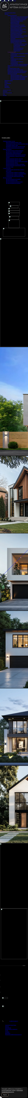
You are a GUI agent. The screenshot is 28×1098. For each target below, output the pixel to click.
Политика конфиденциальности (13, 1034)
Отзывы (7, 1032)
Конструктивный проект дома (13, 142)
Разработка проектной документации (15, 146)
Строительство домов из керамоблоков (16, 173)
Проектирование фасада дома (13, 160)
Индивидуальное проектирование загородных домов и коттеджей (14, 151)
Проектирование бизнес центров (14, 158)
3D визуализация (7, 177)
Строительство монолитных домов (15, 176)
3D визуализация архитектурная (14, 181)
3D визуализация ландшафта (13, 179)
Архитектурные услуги (9, 141)
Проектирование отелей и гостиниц (15, 164)
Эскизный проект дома (12, 145)
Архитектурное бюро (10, 1025)
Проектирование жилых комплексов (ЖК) (17, 161)
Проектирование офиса (12, 162)
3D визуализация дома (11, 180)
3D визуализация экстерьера (13, 183)
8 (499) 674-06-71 (13, 1021)
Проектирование (7, 149)
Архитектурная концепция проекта (15, 148)
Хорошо (5, 1094)
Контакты (7, 1033)
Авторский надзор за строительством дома (17, 143)
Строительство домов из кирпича (14, 175)
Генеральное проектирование (13, 153)
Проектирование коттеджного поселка (16, 154)
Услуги (7, 1026)
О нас (6, 1030)
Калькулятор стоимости (11, 1029)
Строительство (7, 168)
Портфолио (4, 237)
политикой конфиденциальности (12, 1091)
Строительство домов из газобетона (15, 172)
